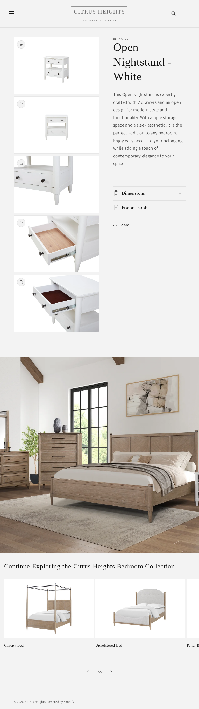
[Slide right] (111, 671)
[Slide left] (88, 671)
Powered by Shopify (60, 702)
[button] (11, 14)
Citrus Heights (35, 702)
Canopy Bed (14, 645)
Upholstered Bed (108, 645)
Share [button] (124, 224)
